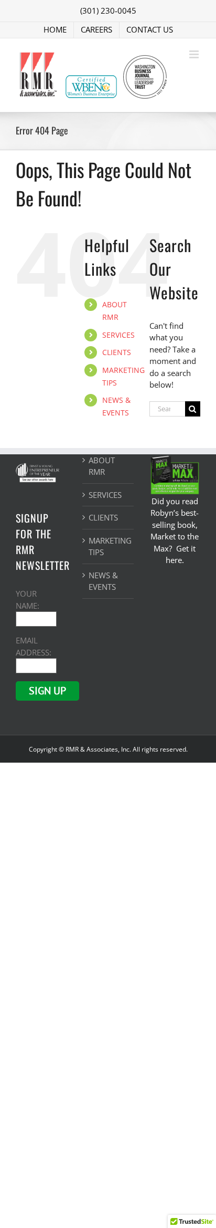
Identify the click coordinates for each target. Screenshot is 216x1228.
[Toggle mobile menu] (194, 54)
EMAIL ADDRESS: (33, 646)
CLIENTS (116, 352)
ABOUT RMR (102, 466)
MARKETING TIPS (108, 546)
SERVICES (118, 335)
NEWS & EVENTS (103, 581)
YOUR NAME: (27, 599)
